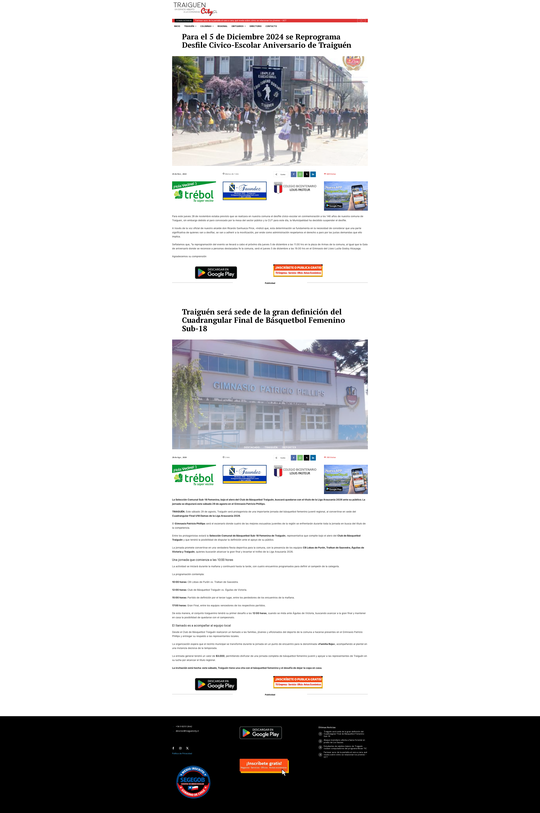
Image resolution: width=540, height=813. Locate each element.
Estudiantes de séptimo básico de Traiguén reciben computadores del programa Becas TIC (345, 747)
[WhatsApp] (300, 174)
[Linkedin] (313, 174)
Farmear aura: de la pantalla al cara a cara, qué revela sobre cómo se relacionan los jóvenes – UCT (345, 754)
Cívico (289, 164)
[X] (306, 174)
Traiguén (273, 164)
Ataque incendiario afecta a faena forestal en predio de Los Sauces (344, 741)
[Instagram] (180, 748)
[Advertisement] (291, 6)
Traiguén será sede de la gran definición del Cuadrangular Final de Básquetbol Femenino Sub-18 (344, 734)
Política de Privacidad (182, 753)
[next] (363, 20)
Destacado (254, 164)
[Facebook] (293, 174)
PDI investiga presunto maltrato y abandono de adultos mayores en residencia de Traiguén (237, 20)
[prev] (359, 20)
